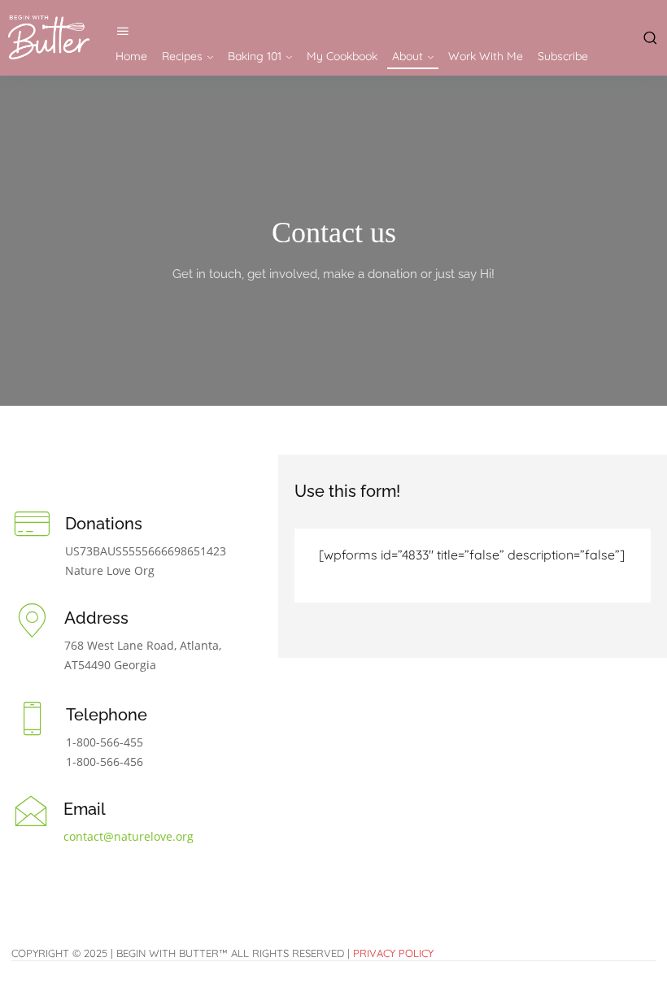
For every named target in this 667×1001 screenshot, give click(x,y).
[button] (647, 37)
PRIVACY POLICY (393, 953)
